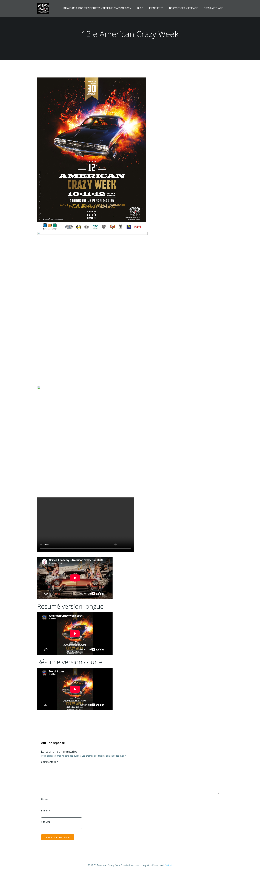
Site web (46, 822)
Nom (45, 799)
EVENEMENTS (156, 8)
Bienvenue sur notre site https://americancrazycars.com (97, 8)
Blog (140, 8)
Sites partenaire (213, 8)
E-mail (45, 810)
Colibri (168, 865)
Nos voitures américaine (183, 8)
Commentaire (49, 762)
